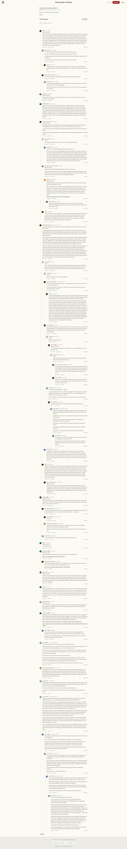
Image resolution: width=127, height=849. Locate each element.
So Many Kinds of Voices (50, 165)
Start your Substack (60, 842)
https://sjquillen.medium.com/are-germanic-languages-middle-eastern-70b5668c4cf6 (62, 621)
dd (43, 542)
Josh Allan (49, 325)
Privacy (61, 839)
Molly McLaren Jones (51, 523)
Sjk (43, 30)
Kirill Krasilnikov (46, 121)
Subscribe (116, 2)
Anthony (44, 94)
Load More (42, 834)
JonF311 (48, 147)
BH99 (43, 586)
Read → (41, 14)
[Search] (107, 2)
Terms (65, 839)
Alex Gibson (45, 601)
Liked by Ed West (47, 32)
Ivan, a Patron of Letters (60, 364)
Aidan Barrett (45, 551)
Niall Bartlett (45, 103)
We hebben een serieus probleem (48, 8)
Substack (57, 846)
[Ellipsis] (87, 31)
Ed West (41, 9)
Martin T (51, 201)
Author (46, 140)
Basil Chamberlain (46, 225)
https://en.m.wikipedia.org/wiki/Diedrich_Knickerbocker (57, 567)
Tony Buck (46, 50)
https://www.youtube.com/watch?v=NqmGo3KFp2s (58, 196)
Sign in (123, 2)
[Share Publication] (110, 2)
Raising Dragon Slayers (47, 667)
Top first (85, 19)
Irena (48, 179)
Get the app (70, 842)
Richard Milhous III (48, 75)
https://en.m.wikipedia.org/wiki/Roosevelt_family (53, 556)
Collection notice (71, 839)
